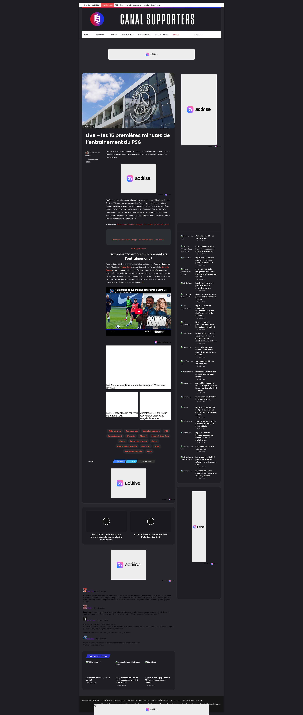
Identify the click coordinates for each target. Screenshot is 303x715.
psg (157, 446)
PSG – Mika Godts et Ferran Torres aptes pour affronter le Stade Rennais (205, 351)
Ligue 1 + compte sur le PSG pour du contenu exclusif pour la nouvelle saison (205, 411)
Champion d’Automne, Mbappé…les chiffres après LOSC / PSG (143, 224)
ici (143, 282)
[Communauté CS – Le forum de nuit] (99, 668)
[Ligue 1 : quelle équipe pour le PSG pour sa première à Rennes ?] (158, 668)
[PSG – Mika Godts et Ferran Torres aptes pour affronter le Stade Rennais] (187, 350)
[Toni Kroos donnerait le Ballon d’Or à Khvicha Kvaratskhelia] (187, 424)
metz (123, 441)
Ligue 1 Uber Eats (161, 436)
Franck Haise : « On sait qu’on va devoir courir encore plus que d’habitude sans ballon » (206, 337)
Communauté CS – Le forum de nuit (98, 679)
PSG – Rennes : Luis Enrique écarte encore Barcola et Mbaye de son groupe (143, 5)
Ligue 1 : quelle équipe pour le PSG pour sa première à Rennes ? (157, 680)
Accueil (87, 35)
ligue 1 (144, 436)
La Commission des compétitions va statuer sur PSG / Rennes (206, 473)
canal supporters (152, 431)
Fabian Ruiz (125, 267)
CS (167, 431)
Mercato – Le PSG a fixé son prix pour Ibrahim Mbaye (205, 374)
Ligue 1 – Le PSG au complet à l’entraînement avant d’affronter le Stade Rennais (204, 311)
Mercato (113, 35)
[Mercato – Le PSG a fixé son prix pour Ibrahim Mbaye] (187, 374)
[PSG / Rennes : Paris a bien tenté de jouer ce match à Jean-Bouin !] (129, 668)
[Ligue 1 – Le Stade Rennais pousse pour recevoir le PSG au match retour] (187, 435)
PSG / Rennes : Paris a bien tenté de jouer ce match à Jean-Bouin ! (127, 680)
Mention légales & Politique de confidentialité (151, 704)
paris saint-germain (127, 446)
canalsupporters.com (138, 249)
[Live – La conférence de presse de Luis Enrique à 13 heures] (187, 297)
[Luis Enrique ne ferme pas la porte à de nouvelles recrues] (187, 286)
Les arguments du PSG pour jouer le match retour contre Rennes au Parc (205, 461)
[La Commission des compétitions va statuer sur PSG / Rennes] (187, 474)
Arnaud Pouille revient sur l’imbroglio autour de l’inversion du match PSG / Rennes (206, 387)
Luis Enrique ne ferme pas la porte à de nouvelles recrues (204, 285)
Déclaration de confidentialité (197, 704)
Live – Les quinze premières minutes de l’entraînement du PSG (205, 324)
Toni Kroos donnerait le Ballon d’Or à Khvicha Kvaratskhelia (205, 423)
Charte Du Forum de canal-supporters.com (117, 704)
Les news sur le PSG (152, 700)
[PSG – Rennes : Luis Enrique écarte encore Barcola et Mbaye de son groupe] (187, 272)
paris (155, 441)
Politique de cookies (177, 704)
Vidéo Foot (165, 700)
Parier (175, 35)
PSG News (99, 35)
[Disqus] (128, 616)
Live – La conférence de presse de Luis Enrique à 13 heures (205, 297)
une (150, 451)
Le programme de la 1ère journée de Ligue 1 (206, 398)
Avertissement (214, 704)
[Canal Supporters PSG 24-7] (151, 19)
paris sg (146, 446)
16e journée (115, 431)
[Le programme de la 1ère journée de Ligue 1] (187, 400)
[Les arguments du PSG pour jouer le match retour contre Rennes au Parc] (187, 460)
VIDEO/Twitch (144, 35)
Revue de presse (161, 35)
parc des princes (139, 441)
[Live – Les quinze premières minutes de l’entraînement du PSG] (187, 325)
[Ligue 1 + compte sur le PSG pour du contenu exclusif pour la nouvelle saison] (187, 410)
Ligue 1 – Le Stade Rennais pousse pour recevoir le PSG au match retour (204, 436)
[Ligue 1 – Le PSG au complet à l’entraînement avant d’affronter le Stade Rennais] (187, 309)
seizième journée (134, 451)
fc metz (131, 436)
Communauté (127, 35)
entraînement (115, 436)
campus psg (132, 431)
